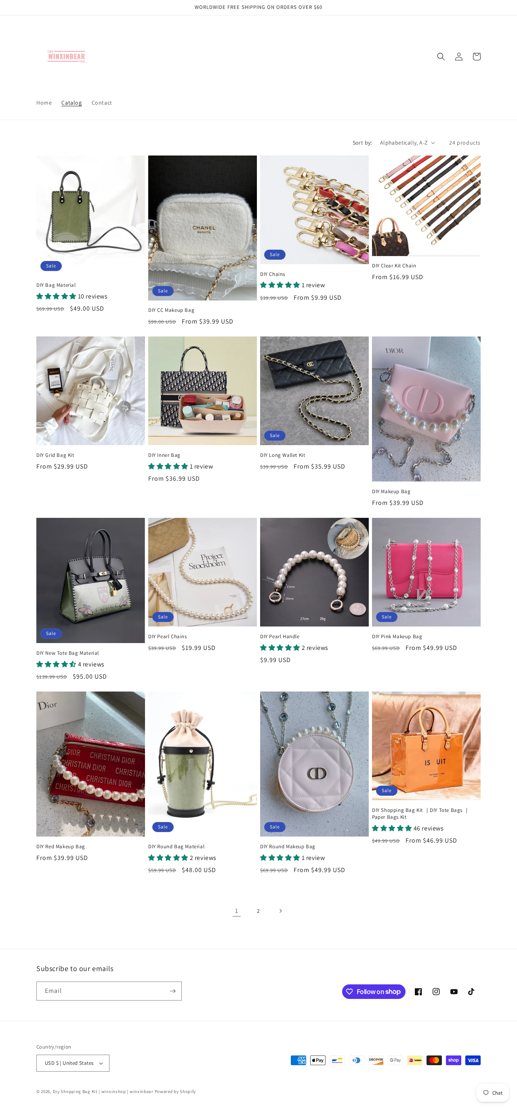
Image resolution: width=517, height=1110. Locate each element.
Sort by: (362, 142)
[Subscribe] (172, 991)
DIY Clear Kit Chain (394, 266)
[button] (441, 56)
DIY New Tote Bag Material (67, 653)
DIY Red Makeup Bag (60, 846)
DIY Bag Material (56, 285)
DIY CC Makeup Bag (171, 310)
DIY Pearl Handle (280, 636)
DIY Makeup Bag (391, 491)
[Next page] (280, 911)
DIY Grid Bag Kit (55, 455)
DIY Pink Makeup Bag (397, 636)
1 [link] (236, 910)
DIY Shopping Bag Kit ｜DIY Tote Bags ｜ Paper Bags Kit (420, 813)
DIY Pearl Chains (167, 636)
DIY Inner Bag (164, 455)
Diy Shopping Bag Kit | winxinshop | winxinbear (103, 1091)
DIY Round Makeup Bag (287, 846)
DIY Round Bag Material (176, 846)
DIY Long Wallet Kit (282, 455)
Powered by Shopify (175, 1091)
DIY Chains (272, 274)
